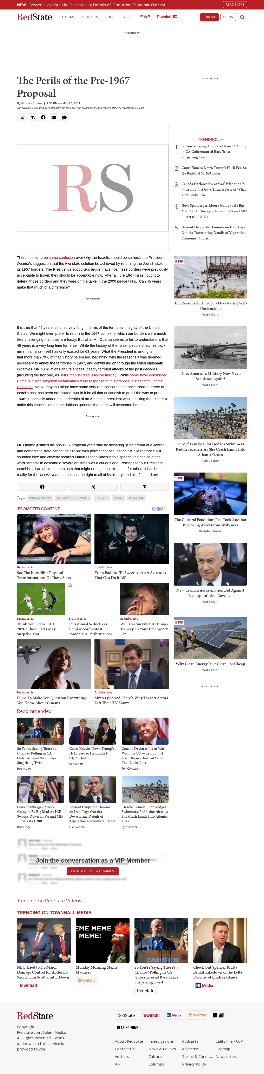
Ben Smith (76, 764)
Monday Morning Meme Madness (97, 969)
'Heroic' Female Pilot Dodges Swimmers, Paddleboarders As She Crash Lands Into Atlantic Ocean (145, 813)
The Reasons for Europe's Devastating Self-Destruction (210, 305)
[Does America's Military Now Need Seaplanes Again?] (210, 347)
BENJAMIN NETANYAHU (73, 498)
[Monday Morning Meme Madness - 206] (103, 940)
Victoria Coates (31, 103)
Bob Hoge (24, 768)
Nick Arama (77, 827)
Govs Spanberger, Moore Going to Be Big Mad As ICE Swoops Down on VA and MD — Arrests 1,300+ (40, 813)
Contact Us (125, 1048)
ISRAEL (118, 498)
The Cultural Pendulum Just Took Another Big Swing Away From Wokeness (210, 522)
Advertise (190, 1048)
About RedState (129, 1041)
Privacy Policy (194, 1064)
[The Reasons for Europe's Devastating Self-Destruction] (210, 276)
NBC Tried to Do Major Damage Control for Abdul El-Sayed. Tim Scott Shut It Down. (43, 972)
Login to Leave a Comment (93, 871)
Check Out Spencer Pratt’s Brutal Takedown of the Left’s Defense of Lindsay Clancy (218, 972)
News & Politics (162, 1048)
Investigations (161, 1041)
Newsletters (226, 1056)
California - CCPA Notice (231, 1041)
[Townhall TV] (167, 17)
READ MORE (235, 4)
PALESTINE (136, 498)
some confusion (62, 258)
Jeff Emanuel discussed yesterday (88, 375)
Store (128, 17)
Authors (66, 17)
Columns (156, 1064)
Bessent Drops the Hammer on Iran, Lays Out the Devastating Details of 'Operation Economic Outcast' (92, 813)
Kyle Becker (129, 827)
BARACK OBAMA (39, 498)
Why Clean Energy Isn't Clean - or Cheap (210, 664)
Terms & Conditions (198, 1056)
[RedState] (34, 17)
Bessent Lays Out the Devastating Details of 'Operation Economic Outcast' (97, 4)
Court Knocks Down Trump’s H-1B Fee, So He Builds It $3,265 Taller (91, 753)
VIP (117, 1064)
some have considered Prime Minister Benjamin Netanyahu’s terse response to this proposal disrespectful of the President (92, 381)
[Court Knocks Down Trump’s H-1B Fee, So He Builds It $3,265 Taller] (92, 731)
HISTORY (101, 498)
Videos (110, 17)
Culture (155, 1056)
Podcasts (89, 17)
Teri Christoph (131, 768)
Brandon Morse (210, 531)
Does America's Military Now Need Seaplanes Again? (210, 376)
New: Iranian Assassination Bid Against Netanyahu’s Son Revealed (210, 592)
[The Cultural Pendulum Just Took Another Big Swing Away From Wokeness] (210, 493)
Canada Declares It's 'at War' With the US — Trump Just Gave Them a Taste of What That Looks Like (143, 755)
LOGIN (228, 17)
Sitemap (223, 1048)
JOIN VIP (209, 17)
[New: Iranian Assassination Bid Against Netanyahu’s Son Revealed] (210, 563)
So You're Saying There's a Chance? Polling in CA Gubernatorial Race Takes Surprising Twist (37, 755)
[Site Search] (242, 17)
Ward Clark (210, 314)
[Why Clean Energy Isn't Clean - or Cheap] (210, 637)
